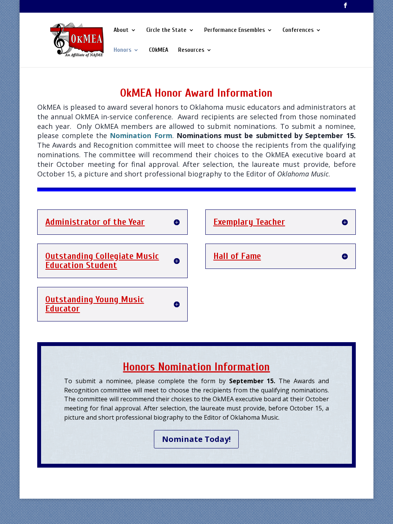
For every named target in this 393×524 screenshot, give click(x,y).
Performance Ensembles (234, 30)
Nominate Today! (196, 439)
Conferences (298, 30)
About (121, 30)
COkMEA (158, 50)
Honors (122, 50)
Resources (191, 50)
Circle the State (166, 30)
